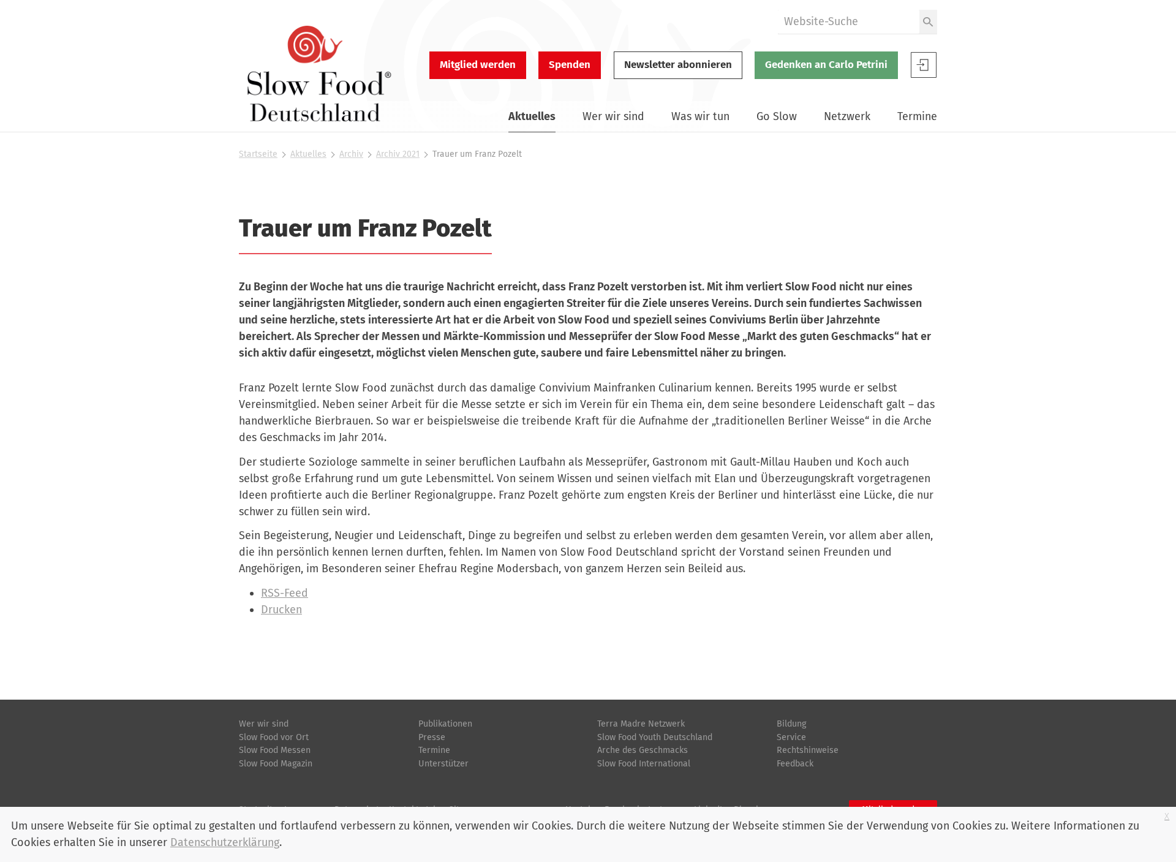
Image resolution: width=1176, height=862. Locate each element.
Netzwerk (847, 116)
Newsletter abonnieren (678, 64)
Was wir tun (700, 116)
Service (791, 737)
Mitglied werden (478, 64)
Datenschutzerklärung (224, 842)
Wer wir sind (613, 116)
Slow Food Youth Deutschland (654, 737)
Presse (431, 737)
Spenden (569, 64)
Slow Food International (643, 763)
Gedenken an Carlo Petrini (826, 64)
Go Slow (776, 116)
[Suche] (928, 22)
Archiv (351, 154)
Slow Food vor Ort (274, 737)
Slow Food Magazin (275, 763)
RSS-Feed (284, 593)
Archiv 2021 (398, 154)
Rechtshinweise (808, 750)
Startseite (258, 154)
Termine (917, 116)
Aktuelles (532, 116)
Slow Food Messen (275, 750)
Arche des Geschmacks (642, 750)
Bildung (791, 724)
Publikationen (445, 724)
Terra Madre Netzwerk (641, 724)
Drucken (281, 609)
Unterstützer (443, 763)
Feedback (795, 763)
